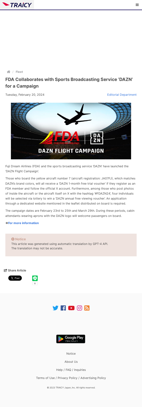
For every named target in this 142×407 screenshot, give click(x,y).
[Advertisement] (71, 38)
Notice (71, 353)
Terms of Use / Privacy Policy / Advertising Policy (71, 378)
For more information (23, 223)
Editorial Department (122, 94)
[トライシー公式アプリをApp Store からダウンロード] (73, 322)
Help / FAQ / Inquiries (71, 370)
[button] (137, 5)
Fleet (19, 72)
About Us (71, 361)
